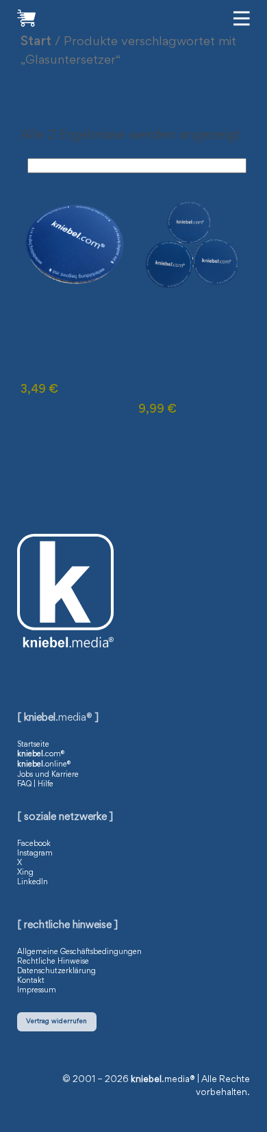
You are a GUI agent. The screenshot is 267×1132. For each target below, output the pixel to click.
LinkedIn (32, 882)
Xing (25, 872)
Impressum (36, 990)
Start (36, 42)
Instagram (35, 853)
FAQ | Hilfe (35, 784)
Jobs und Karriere (48, 774)
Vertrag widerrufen (56, 1021)
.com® (40, 754)
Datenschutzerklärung (56, 971)
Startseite (33, 744)
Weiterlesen (58, 414)
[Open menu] (241, 18)
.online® (44, 764)
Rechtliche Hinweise (53, 961)
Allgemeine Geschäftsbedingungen (79, 952)
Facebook (34, 843)
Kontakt (30, 980)
